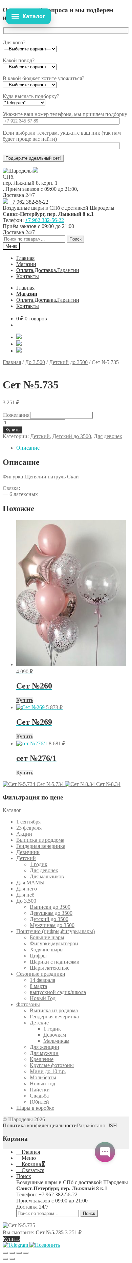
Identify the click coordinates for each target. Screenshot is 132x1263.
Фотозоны (28, 1004)
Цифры (38, 955)
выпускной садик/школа (58, 992)
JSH (112, 1125)
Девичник (28, 852)
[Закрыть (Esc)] (25, 1253)
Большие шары (47, 937)
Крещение (41, 1059)
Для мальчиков (47, 876)
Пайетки (40, 1089)
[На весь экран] (12, 1253)
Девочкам (54, 1035)
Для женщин (44, 1047)
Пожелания (16, 415)
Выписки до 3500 (50, 907)
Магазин (26, 264)
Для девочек (108, 436)
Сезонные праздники (40, 974)
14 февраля (42, 980)
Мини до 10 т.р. (48, 1071)
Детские (39, 1022)
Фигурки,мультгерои (54, 943)
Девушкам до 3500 (51, 913)
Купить (12, 429)
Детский (40, 436)
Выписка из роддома (40, 840)
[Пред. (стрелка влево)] (5, 1259)
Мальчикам (56, 1041)
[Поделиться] (19, 1253)
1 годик (38, 864)
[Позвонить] (44, 1245)
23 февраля (29, 828)
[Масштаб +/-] (5, 1253)
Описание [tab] (28, 448)
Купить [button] (24, 700)
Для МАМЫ (30, 882)
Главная (25, 258)
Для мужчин (44, 1053)
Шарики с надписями (55, 962)
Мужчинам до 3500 (52, 925)
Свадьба (39, 1096)
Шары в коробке (35, 1108)
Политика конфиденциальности (40, 1125)
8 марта (38, 986)
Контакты (27, 276)
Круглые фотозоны (52, 1065)
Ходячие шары (47, 949)
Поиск (75, 239)
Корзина (32, 1164)
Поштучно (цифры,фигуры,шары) (55, 931)
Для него (26, 889)
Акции (24, 834)
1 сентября (28, 822)
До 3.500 (35, 362)
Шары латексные (49, 968)
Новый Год (43, 998)
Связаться (32, 1170)
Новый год (42, 1083)
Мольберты (43, 1077)
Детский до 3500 (68, 362)
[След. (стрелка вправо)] (12, 1259)
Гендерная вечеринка (40, 846)
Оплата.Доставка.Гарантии (47, 270)
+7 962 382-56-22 (28, 202)
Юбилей (39, 1102)
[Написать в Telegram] (16, 1245)
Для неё (25, 895)
